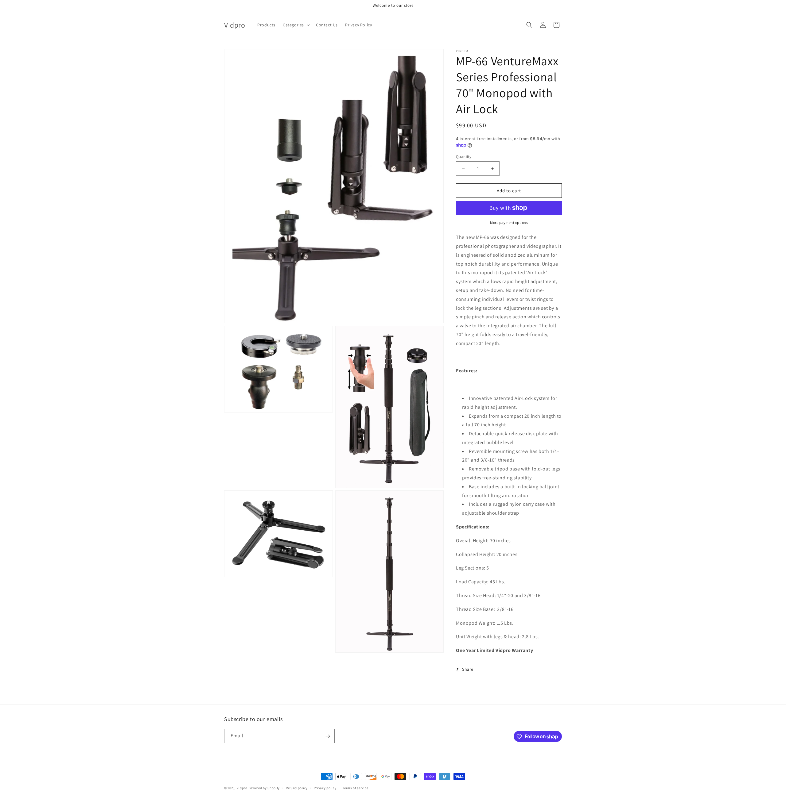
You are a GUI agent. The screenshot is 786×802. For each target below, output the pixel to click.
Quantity (463, 156)
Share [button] (467, 669)
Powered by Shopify (264, 788)
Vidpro (242, 788)
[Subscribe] (327, 736)
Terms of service (355, 787)
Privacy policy (325, 787)
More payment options (509, 222)
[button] (295, 24)
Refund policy (297, 787)
